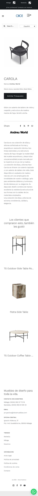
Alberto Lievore (8, 89)
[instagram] (13, 485)
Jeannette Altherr (18, 89)
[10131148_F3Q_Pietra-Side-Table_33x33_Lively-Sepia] (19, 274)
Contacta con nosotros (25, 7)
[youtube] (24, 485)
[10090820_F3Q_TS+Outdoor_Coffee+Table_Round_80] (19, 318)
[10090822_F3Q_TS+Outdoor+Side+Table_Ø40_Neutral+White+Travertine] (19, 231)
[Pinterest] (28, 126)
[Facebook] (20, 126)
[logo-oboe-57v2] (19, 14)
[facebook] (17, 485)
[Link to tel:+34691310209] (14, 2)
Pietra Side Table (19, 312)
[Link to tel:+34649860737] (29, 2)
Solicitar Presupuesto (15, 96)
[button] (28, 26)
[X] (24, 126)
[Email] (32, 126)
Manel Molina (27, 89)
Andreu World (14, 84)
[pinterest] (21, 485)
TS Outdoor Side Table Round (20, 268)
